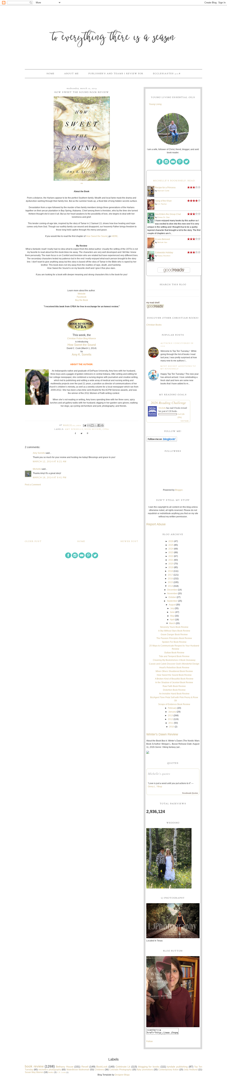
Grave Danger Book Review (174, 634)
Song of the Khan (163, 201)
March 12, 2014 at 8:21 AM (49, 461)
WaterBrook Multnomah (78, 1069)
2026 (170, 541)
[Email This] (89, 425)
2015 (170, 582)
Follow (149, 1041)
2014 (170, 586)
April (172, 619)
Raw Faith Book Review (174, 686)
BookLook (101, 1066)
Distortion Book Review (174, 690)
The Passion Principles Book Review (174, 638)
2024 (170, 549)
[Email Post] (84, 425)
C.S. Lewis (61, 1072)
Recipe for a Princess (165, 187)
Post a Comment (33, 484)
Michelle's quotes (159, 773)
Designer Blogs (122, 1075)
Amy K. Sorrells (81, 354)
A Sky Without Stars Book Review (174, 631)
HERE (115, 236)
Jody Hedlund (191, 1069)
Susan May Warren (34, 1072)
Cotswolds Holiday (164, 252)
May (172, 616)
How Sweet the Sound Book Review (174, 675)
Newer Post (129, 541)
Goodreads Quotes (190, 793)
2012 (170, 719)
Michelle (37, 469)
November (172, 593)
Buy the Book (81, 300)
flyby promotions (145, 1069)
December (172, 590)
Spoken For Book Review (174, 642)
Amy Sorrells (74, 429)
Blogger (178, 490)
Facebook (81, 297)
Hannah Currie (163, 191)
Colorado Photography (120, 1069)
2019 (170, 567)
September (172, 601)
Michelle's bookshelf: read (174, 180)
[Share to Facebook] (99, 425)
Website (81, 293)
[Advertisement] (81, 513)
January (172, 712)
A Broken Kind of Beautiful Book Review (174, 678)
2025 (170, 545)
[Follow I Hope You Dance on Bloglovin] (161, 441)
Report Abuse (156, 524)
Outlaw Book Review (174, 652)
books (51, 1072)
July (172, 608)
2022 (170, 556)
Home (50, 73)
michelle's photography (49, 1069)
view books (185, 420)
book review (93, 429)
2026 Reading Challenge (168, 402)
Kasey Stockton (163, 256)
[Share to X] (95, 425)
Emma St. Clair (163, 217)
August (172, 604)
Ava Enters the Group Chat (168, 214)
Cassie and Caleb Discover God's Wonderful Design (174, 664)
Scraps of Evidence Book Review (174, 704)
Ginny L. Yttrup (155, 786)
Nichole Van (162, 242)
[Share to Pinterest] (102, 425)
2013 (170, 715)
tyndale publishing (177, 1066)
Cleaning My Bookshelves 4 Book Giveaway (174, 660)
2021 (170, 560)
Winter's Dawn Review (162, 734)
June (172, 612)
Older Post (33, 541)
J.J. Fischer (162, 204)
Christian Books (154, 325)
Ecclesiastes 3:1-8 (166, 73)
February (172, 708)
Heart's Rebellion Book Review (174, 667)
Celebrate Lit (123, 1066)
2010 (171, 726)
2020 (170, 563)
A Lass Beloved (162, 239)
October (172, 597)
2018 (170, 571)
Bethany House (64, 1066)
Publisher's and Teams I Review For (115, 73)
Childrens (99, 1069)
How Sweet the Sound (96, 236)
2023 (170, 552)
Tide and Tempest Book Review (174, 656)
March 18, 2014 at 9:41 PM (49, 477)
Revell (84, 1066)
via (82, 183)
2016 (170, 578)
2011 (170, 723)
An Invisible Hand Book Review (174, 693)
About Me (71, 73)
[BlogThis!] (92, 425)
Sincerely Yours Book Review (174, 627)
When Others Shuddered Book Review (174, 671)
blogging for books (148, 1066)
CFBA (106, 429)
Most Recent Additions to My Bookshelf (178, 367)
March (172, 623)
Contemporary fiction (168, 1069)
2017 (170, 575)
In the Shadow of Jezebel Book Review (174, 682)
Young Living (155, 104)
